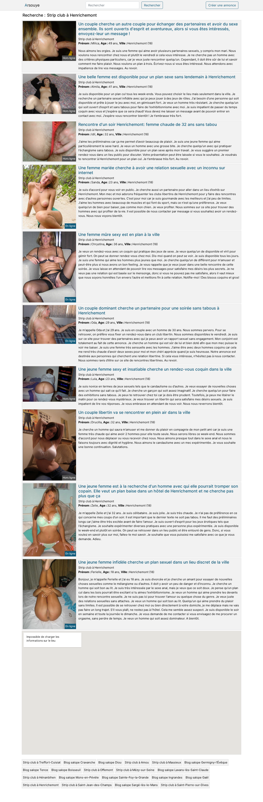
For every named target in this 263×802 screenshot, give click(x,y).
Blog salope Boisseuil (66, 770)
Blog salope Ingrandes (167, 777)
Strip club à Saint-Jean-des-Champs (87, 785)
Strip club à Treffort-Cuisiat (41, 762)
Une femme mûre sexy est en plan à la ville (119, 234)
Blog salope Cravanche (79, 762)
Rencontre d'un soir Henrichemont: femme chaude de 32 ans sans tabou (147, 124)
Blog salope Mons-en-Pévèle (79, 777)
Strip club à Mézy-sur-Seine (135, 770)
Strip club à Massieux (166, 762)
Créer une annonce (222, 5)
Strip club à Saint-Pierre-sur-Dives (185, 785)
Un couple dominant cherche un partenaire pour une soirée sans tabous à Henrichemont (148, 310)
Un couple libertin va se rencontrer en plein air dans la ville (134, 412)
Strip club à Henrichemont (41, 785)
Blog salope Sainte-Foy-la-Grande (125, 777)
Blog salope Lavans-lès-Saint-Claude (183, 770)
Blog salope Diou (109, 762)
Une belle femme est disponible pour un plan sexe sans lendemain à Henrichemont (156, 76)
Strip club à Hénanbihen (39, 777)
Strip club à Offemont (98, 770)
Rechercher (152, 5)
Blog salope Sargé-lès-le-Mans (136, 785)
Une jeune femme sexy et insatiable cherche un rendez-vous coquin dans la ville (155, 369)
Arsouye (32, 5)
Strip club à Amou (137, 762)
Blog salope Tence (35, 770)
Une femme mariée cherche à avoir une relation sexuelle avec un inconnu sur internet (151, 170)
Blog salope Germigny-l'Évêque (205, 762)
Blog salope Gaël (197, 777)
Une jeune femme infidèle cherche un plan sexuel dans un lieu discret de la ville (153, 562)
